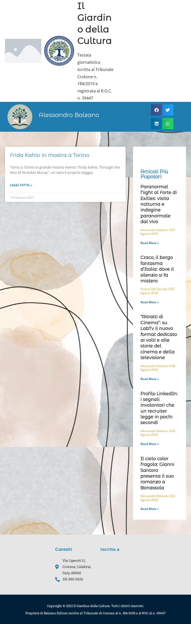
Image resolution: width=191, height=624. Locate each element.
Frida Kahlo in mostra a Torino (49, 155)
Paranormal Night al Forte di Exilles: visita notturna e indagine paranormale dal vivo (159, 204)
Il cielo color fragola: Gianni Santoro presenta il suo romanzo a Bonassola (157, 473)
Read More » (150, 243)
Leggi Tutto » (21, 185)
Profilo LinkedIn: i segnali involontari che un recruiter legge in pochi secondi (159, 408)
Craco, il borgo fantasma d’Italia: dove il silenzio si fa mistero (157, 269)
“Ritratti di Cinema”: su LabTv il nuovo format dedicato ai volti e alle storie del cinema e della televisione (159, 337)
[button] (156, 110)
